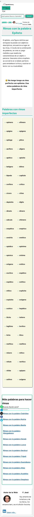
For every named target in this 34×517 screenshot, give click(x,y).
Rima (10, 22)
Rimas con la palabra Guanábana (16, 462)
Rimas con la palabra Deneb (14, 439)
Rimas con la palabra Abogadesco (11, 432)
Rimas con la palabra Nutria (14, 419)
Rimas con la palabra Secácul (15, 451)
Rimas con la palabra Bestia (14, 425)
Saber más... (11, 512)
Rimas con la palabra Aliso (14, 468)
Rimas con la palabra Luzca (14, 445)
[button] (4, 11)
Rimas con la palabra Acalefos (15, 474)
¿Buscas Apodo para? (10, 407)
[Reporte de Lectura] (8, 5)
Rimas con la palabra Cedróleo (16, 414)
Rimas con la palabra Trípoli (14, 456)
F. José (20, 23)
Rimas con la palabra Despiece (16, 480)
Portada (4, 22)
